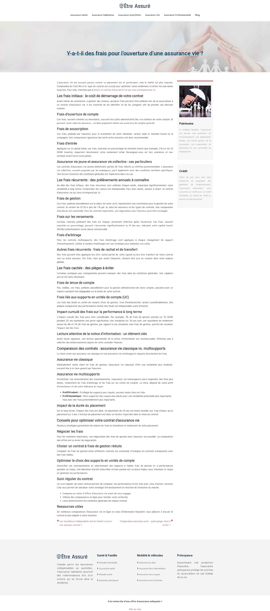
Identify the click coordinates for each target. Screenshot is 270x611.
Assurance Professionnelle (177, 15)
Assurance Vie (152, 15)
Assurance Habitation (103, 15)
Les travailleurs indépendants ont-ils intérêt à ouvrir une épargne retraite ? (85, 523)
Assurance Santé (79, 15)
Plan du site (135, 609)
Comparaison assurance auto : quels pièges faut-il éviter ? (145, 523)
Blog (197, 15)
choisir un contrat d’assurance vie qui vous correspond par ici (124, 90)
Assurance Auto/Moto (129, 15)
